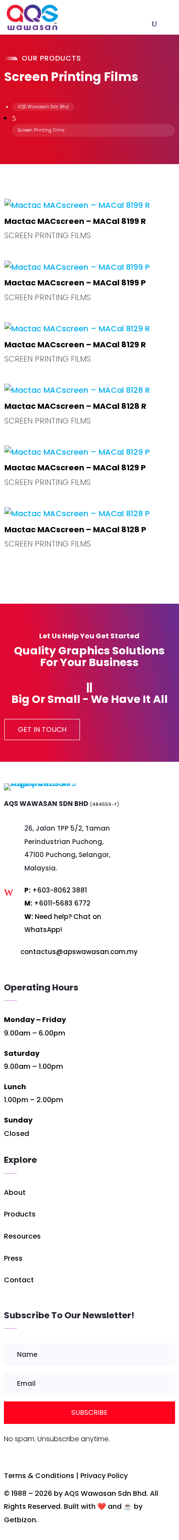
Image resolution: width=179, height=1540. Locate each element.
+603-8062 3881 (59, 890)
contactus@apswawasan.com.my (79, 951)
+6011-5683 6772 (62, 903)
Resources (22, 1236)
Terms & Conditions (39, 1476)
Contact (19, 1280)
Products (20, 1214)
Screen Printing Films (47, 235)
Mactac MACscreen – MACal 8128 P (75, 529)
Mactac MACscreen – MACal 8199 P (75, 282)
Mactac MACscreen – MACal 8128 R (75, 406)
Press (13, 1258)
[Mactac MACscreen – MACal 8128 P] (89, 514)
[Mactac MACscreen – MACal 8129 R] (89, 329)
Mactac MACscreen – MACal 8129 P (75, 467)
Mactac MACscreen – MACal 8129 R (75, 344)
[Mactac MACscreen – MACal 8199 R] (89, 205)
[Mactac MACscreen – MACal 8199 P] (89, 267)
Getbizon (20, 1520)
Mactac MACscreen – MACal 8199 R (75, 221)
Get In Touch (42, 729)
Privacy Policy (104, 1476)
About (15, 1192)
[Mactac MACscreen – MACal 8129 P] (89, 452)
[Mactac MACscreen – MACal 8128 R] (89, 390)
